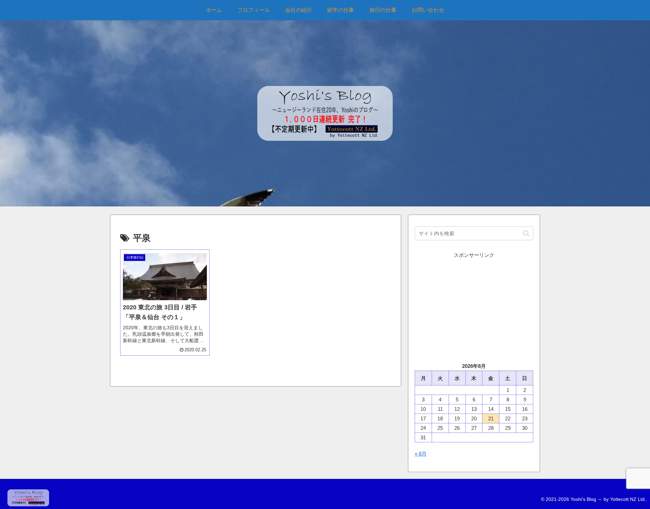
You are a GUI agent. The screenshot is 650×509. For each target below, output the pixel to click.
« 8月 (421, 454)
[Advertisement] (474, 307)
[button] (526, 233)
